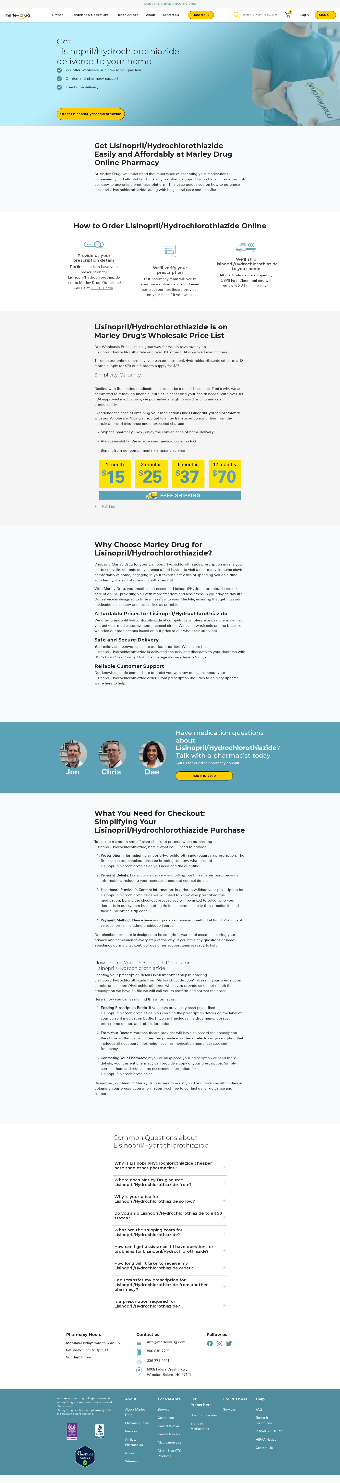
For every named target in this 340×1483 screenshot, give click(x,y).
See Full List (104, 507)
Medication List (169, 1442)
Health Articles (128, 15)
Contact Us (171, 15)
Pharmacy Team (137, 1423)
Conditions (166, 1418)
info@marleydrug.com (166, 1342)
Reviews (131, 1431)
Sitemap (131, 1461)
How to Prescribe (203, 1415)
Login (304, 15)
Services (229, 1409)
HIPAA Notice (266, 1439)
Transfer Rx (200, 15)
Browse (57, 15)
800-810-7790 (185, 3)
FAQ (259, 1409)
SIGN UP (325, 15)
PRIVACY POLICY (269, 1431)
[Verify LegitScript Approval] (85, 1456)
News (129, 1453)
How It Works (168, 1426)
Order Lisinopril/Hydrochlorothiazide (90, 114)
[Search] (237, 15)
